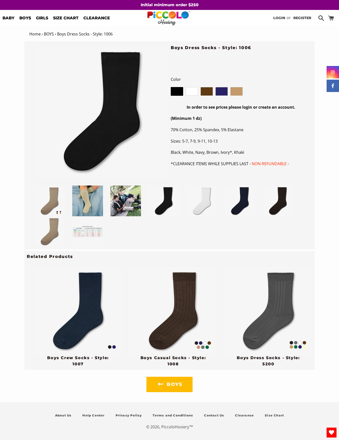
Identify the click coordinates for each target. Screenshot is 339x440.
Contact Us (214, 415)
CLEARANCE (96, 18)
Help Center (93, 415)
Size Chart (274, 415)
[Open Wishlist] (332, 433)
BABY (8, 18)
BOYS (25, 18)
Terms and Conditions (173, 415)
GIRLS (42, 18)
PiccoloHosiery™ (177, 427)
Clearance (244, 415)
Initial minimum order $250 (170, 4)
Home (35, 34)
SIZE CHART (65, 18)
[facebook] (333, 86)
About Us (63, 415)
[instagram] (333, 72)
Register (302, 18)
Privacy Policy (129, 415)
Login (279, 18)
